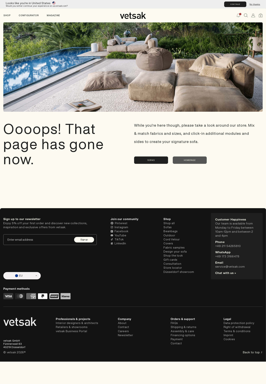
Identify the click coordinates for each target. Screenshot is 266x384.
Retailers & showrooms (72, 327)
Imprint (228, 335)
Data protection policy (239, 323)
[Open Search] (246, 15)
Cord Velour (171, 239)
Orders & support (183, 319)
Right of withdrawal (237, 327)
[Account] (253, 15)
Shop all (169, 223)
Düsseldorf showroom (178, 271)
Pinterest (121, 223)
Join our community (125, 219)
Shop (7, 15)
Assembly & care (182, 331)
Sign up (84, 239)
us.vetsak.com (59, 6)
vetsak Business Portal (71, 331)
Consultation (172, 263)
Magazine (53, 15)
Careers (123, 331)
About (122, 323)
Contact (123, 327)
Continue (235, 4)
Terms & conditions (237, 331)
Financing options (183, 335)
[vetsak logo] (133, 15)
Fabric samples (174, 247)
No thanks (255, 4)
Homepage (190, 160)
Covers (168, 243)
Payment (177, 339)
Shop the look (173, 255)
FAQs (174, 323)
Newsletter (125, 335)
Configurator (29, 15)
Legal (227, 319)
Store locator (172, 267)
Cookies (229, 339)
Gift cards (170, 259)
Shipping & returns (183, 327)
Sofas (151, 160)
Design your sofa (175, 251)
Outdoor (169, 235)
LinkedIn (120, 243)
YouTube (120, 235)
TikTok (119, 239)
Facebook (122, 231)
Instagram (121, 227)
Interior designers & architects (77, 323)
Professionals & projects (73, 319)
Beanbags (170, 231)
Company (124, 319)
